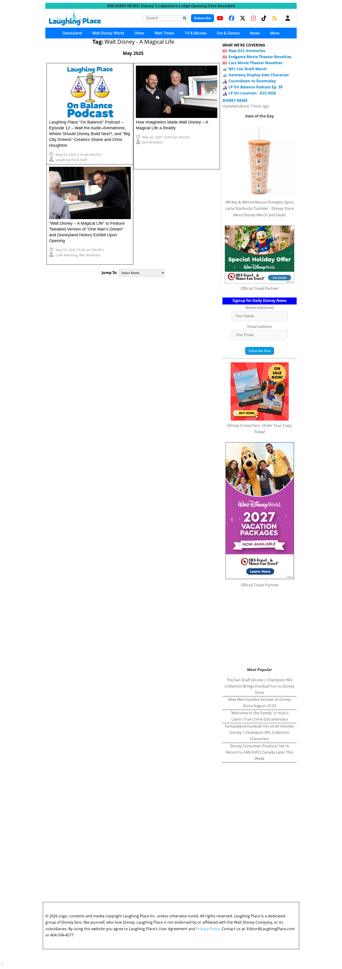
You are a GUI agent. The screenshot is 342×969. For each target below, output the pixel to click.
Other (139, 33)
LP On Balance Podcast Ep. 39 (255, 87)
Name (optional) (259, 307)
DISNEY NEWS (235, 100)
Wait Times (164, 33)
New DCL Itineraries (246, 50)
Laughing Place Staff (71, 159)
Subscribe (202, 18)
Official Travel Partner (259, 288)
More (274, 33)
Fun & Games (228, 33)
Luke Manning (67, 255)
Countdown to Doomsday (252, 81)
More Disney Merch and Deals (259, 214)
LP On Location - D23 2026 (252, 93)
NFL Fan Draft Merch (247, 68)
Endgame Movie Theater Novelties (260, 56)
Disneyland (72, 33)
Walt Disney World (108, 33)
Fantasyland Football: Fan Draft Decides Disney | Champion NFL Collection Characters (259, 732)
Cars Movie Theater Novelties (255, 62)
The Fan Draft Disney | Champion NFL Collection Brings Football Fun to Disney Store (259, 686)
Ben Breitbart (152, 142)
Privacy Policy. (208, 928)
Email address (259, 326)
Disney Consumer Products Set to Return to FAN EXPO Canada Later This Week (259, 752)
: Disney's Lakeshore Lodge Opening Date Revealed (171, 5)
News (255, 33)
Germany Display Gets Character (258, 74)
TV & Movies (195, 33)
